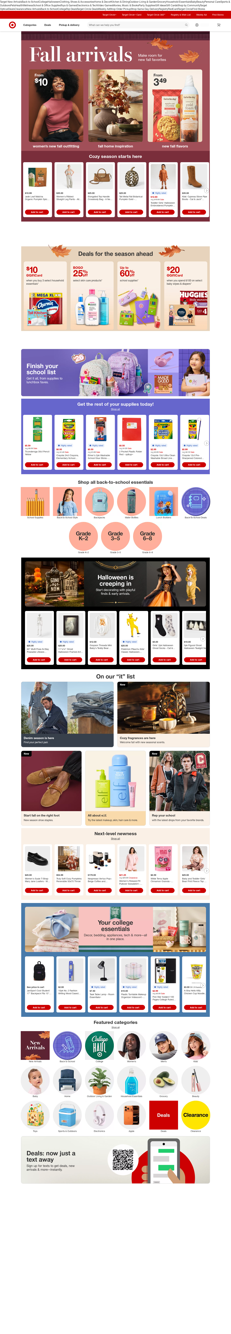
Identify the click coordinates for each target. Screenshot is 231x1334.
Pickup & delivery (69, 24)
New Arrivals (33, 9)
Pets (12, 5)
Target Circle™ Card (131, 14)
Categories (29, 24)
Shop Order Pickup (120, 9)
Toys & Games (69, 5)
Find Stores (198, 9)
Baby (193, 1)
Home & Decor (102, 1)
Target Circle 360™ (156, 14)
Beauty (200, 1)
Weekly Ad (104, 9)
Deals (11, 9)
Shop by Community (188, 5)
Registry (163, 9)
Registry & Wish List (181, 14)
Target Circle (185, 9)
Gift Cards (171, 5)
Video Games (105, 5)
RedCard (173, 9)
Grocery (161, 1)
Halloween (54, 1)
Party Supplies (147, 5)
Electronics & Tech (87, 5)
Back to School (30, 1)
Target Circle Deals (87, 9)
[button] (159, 193)
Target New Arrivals (11, 1)
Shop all (115, 409)
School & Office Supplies (47, 5)
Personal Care (212, 1)
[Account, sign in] (203, 25)
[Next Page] (206, 190)
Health (19, 5)
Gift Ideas (160, 5)
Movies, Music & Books (126, 5)
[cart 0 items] (218, 25)
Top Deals (71, 9)
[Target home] (12, 25)
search (187, 25)
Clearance (20, 9)
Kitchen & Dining (120, 1)
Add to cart (37, 212)
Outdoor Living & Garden (143, 1)
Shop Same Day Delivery (145, 9)
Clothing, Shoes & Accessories (77, 1)
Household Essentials (178, 1)
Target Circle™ (109, 14)
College (43, 1)
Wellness (28, 5)
